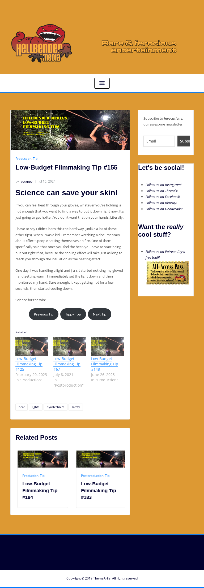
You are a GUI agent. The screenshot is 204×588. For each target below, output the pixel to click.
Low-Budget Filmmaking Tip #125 (28, 364)
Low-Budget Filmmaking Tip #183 (96, 490)
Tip (35, 158)
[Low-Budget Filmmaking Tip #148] (107, 346)
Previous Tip (43, 314)
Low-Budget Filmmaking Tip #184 (38, 490)
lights (35, 407)
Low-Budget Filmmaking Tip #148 (104, 364)
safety (76, 407)
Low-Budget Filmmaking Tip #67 (66, 364)
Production (23, 158)
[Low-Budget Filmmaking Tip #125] (31, 346)
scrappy (23, 181)
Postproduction (90, 475)
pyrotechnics (55, 407)
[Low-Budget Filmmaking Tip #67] (69, 346)
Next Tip (99, 314)
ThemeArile (101, 578)
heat (22, 407)
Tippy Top (73, 314)
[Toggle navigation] (102, 83)
